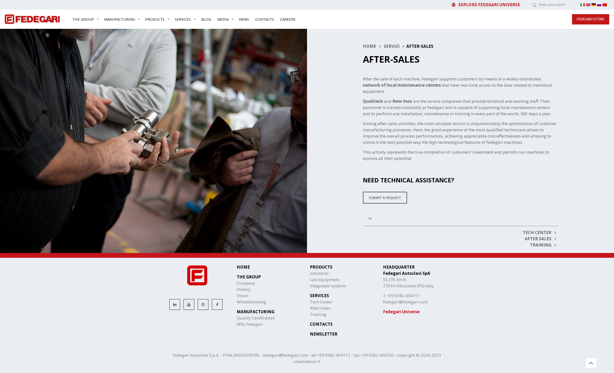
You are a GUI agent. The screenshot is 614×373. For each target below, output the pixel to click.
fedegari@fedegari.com (285, 355)
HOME (369, 46)
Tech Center (321, 302)
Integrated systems (328, 286)
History (244, 289)
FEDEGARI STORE (590, 19)
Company (246, 283)
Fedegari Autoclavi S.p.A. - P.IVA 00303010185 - (218, 355)
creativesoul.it (307, 361)
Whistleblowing (251, 302)
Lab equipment (324, 279)
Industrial (319, 273)
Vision (242, 295)
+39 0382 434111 (333, 355)
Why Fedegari (250, 324)
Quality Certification (256, 318)
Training (318, 314)
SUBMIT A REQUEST (385, 197)
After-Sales (320, 308)
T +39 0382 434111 (401, 295)
